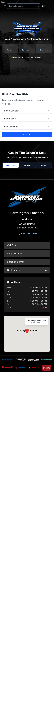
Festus (27, 165)
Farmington (10, 165)
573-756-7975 (29, 233)
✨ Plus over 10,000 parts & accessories (27, 57)
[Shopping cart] (43, 6)
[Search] (38, 6)
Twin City (43, 165)
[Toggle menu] (49, 6)
